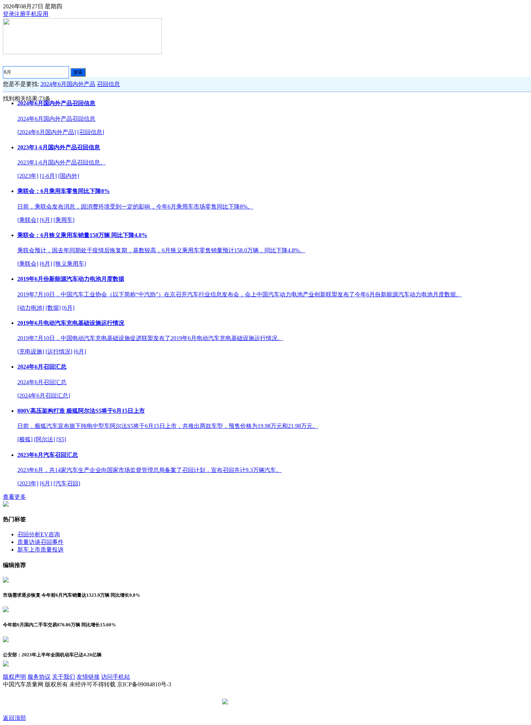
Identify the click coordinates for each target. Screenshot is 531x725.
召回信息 (108, 84)
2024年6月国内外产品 (67, 84)
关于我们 (63, 677)
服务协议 (39, 677)
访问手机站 (115, 677)
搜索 (78, 72)
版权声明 (14, 677)
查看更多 (14, 497)
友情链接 (88, 677)
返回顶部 (14, 718)
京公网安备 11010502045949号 (268, 702)
